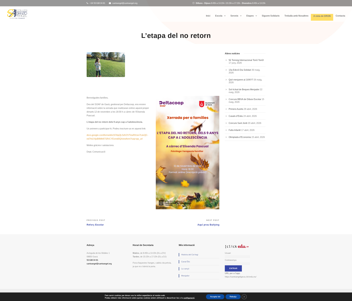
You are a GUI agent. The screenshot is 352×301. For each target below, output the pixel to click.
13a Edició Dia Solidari (240, 70)
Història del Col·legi (189, 254)
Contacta (340, 16)
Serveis (234, 16)
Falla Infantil (235, 130)
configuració (188, 298)
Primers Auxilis (236, 109)
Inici (208, 16)
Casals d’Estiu (236, 116)
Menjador (185, 276)
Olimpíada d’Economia (240, 137)
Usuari (228, 253)
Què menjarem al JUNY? (241, 80)
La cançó (185, 269)
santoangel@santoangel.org (124, 3)
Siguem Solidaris (271, 16)
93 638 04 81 (92, 260)
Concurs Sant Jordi (238, 123)
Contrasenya (230, 260)
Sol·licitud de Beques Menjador (244, 89)
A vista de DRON (322, 16)
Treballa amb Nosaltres (296, 16)
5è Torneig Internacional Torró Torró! (246, 60)
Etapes (250, 16)
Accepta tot (215, 296)
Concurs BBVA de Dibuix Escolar (245, 99)
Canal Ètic (185, 261)
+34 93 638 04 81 (97, 3)
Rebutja (233, 296)
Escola (218, 16)
